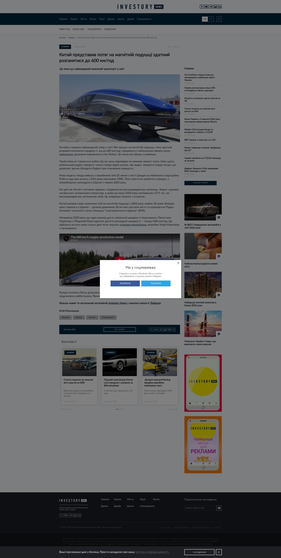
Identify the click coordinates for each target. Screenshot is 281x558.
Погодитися (199, 552)
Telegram (156, 283)
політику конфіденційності (151, 552)
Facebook (125, 283)
